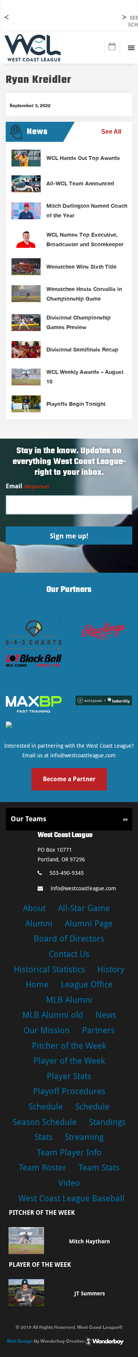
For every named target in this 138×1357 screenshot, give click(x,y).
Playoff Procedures (69, 1091)
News (105, 1015)
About (34, 908)
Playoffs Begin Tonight (75, 403)
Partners (98, 1030)
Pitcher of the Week (69, 1046)
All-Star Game (84, 908)
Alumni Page (89, 923)
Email (27, 486)
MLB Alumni (69, 1000)
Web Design (20, 1341)
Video (69, 1183)
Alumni (39, 923)
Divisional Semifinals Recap (82, 349)
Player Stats (69, 1076)
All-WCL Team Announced (80, 183)
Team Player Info (69, 1152)
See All (111, 131)
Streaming (84, 1137)
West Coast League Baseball (71, 1198)
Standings (107, 1122)
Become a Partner (69, 779)
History (111, 969)
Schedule (45, 1106)
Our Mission (46, 1030)
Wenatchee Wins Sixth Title (81, 266)
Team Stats (99, 1167)
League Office (87, 984)
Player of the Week (69, 1061)
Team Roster (42, 1167)
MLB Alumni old (52, 1015)
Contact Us (69, 954)
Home (37, 984)
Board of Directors (69, 938)
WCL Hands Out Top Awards (83, 158)
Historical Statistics (49, 969)
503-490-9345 (66, 873)
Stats (43, 1137)
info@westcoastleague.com (83, 755)
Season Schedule (45, 1122)
